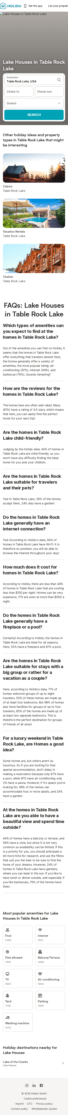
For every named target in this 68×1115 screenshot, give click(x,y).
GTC (29, 1103)
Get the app (35, 5)
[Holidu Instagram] (27, 1085)
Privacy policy (44, 1103)
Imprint (19, 1103)
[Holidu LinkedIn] (34, 1085)
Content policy (19, 1108)
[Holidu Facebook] (41, 1085)
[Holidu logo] (10, 6)
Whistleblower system (44, 1108)
